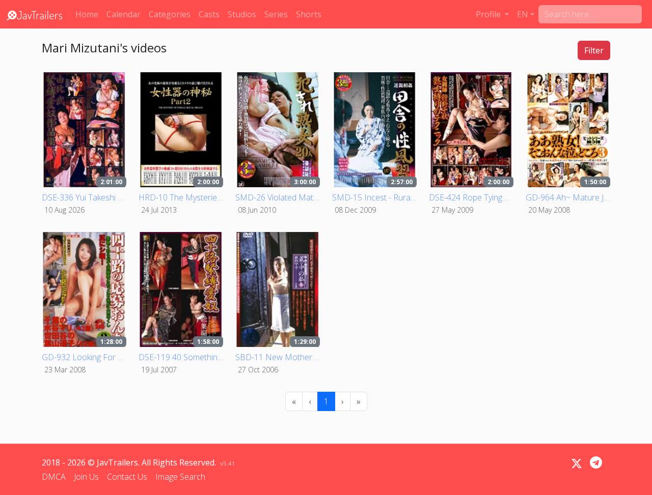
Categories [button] (170, 14)
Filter (594, 50)
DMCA (54, 476)
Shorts (308, 14)
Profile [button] (489, 14)
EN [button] (522, 14)
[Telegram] (596, 462)
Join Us (86, 476)
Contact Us (127, 476)
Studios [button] (242, 14)
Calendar (123, 14)
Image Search (180, 476)
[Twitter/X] (577, 463)
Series (276, 14)
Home (86, 14)
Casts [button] (209, 14)
